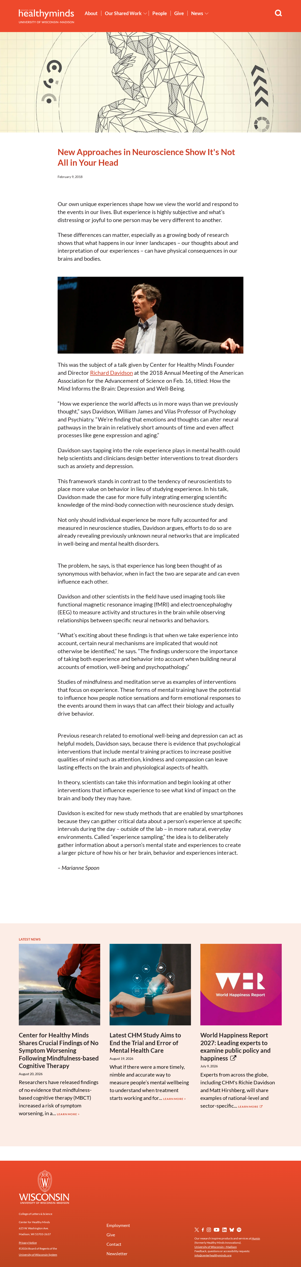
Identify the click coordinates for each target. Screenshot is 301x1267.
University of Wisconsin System (38, 1254)
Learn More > (68, 1114)
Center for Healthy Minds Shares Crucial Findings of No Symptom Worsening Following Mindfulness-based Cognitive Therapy (59, 1050)
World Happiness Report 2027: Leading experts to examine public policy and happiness (235, 1046)
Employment (118, 1225)
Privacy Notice (28, 1242)
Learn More (248, 1106)
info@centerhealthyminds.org (212, 1255)
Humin (256, 1238)
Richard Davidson (111, 372)
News (197, 13)
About (91, 13)
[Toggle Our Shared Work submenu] (145, 13)
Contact (114, 1244)
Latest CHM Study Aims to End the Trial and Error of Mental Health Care (145, 1042)
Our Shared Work (123, 13)
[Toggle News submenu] (206, 13)
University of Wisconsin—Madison (215, 1247)
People (159, 13)
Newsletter (117, 1253)
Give (179, 13)
